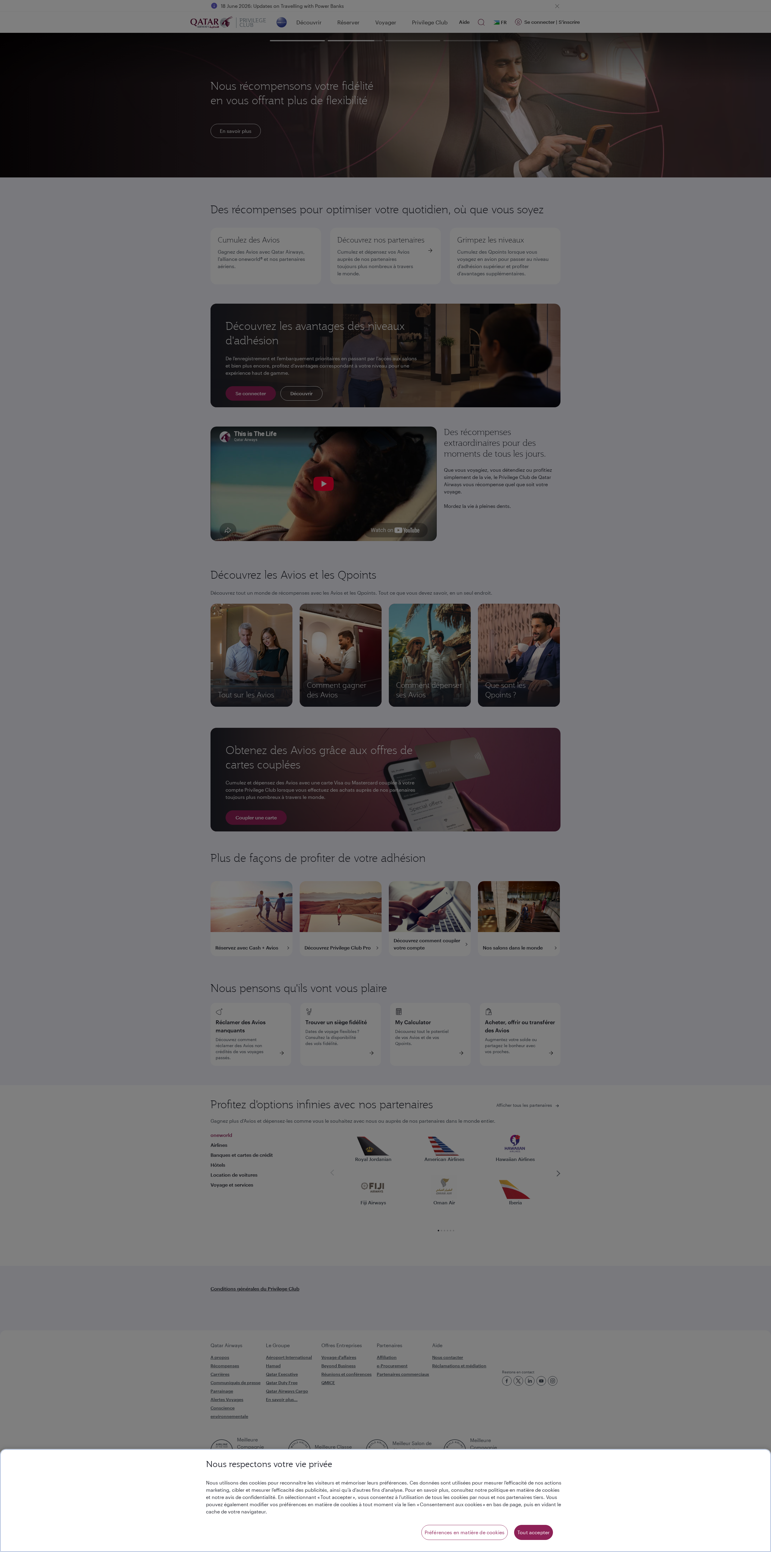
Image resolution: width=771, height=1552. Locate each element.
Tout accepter (533, 1532)
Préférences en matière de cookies (464, 1532)
